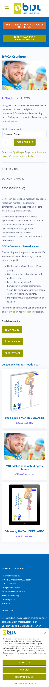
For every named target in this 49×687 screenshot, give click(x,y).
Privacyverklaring (29, 683)
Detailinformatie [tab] (13, 178)
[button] (45, 632)
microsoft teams (10, 156)
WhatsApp (14, 353)
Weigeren (24, 669)
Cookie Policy (17, 683)
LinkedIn (13, 329)
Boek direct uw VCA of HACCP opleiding (25, 25)
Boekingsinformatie (13, 129)
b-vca (33, 152)
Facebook (13, 341)
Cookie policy (8, 599)
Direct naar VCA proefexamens (24, 38)
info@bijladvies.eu (11, 587)
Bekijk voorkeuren (24, 677)
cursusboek (28, 311)
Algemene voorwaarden (13, 591)
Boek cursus (25, 142)
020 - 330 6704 (9, 583)
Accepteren (24, 662)
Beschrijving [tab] (10, 169)
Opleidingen (18, 152)
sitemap (6, 603)
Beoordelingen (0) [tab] (13, 188)
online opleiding (27, 156)
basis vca (41, 152)
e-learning (10, 311)
